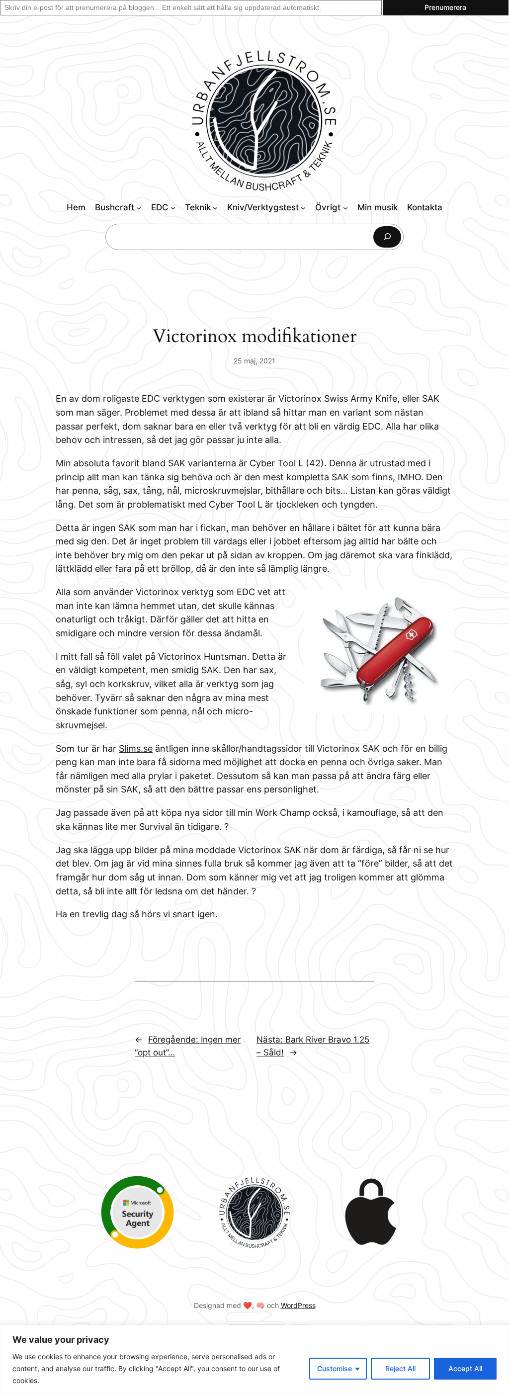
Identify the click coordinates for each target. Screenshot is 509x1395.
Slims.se (136, 748)
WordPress (298, 1305)
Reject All (400, 1368)
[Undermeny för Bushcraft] (138, 207)
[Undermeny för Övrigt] (345, 207)
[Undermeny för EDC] (172, 207)
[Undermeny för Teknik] (215, 207)
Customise (334, 1368)
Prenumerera (445, 7)
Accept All (465, 1368)
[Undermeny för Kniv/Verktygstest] (303, 207)
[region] (254, 1360)
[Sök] (387, 237)
